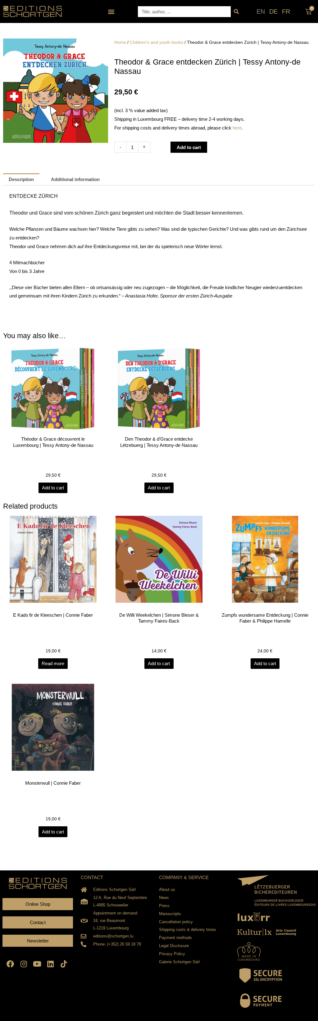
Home (120, 42)
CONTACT (92, 877)
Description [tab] (21, 179)
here (237, 127)
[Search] (236, 11)
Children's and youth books (156, 42)
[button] (111, 12)
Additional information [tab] (75, 179)
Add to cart (189, 147)
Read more (53, 663)
